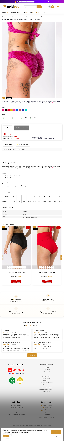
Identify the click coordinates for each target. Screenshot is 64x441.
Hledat (39, 7)
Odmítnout (56, 437)
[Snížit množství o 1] (4, 128)
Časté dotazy (46, 369)
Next (61, 257)
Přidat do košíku (22, 128)
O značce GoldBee (16, 405)
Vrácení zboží (46, 371)
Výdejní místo (46, 380)
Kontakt (47, 367)
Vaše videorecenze (47, 387)
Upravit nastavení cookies (45, 425)
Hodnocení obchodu (32, 322)
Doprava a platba (46, 376)
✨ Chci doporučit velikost (23, 144)
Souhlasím (56, 432)
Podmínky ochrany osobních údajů (16, 414)
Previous (3, 257)
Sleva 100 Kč (46, 391)
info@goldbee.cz (47, 405)
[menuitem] (5, 12)
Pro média (16, 409)
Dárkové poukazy (46, 378)
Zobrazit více (32, 355)
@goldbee (47, 414)
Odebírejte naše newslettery (46, 389)
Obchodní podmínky (16, 412)
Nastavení (5, 436)
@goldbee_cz (47, 412)
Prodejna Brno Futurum (47, 382)
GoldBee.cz (48, 407)
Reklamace (46, 374)
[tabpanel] (16, 255)
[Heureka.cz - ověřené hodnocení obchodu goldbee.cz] (19, 380)
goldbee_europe (47, 409)
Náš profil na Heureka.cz (16, 407)
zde (28, 432)
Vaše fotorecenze (46, 384)
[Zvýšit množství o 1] (11, 128)
